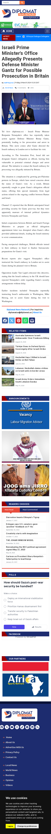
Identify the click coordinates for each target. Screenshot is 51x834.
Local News (11, 765)
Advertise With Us (15, 747)
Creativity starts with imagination (22, 533)
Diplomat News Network (18, 310)
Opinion (9, 780)
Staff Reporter (9, 82)
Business (10, 775)
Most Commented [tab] (30, 510)
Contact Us (11, 757)
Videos (9, 785)
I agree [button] (10, 826)
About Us (37, 312)
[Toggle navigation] (47, 31)
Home (9, 31)
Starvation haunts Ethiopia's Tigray (22, 517)
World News (9, 88)
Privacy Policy (12, 752)
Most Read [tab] (9, 510)
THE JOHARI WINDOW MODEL (20, 540)
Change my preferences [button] (27, 826)
